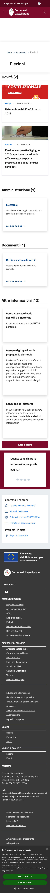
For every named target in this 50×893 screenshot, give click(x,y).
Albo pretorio (12, 843)
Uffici (8, 613)
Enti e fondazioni (14, 617)
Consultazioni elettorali (19, 404)
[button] (25, 888)
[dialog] (25, 869)
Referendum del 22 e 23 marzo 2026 (23, 111)
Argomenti (21, 52)
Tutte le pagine (25, 444)
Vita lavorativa (13, 657)
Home (9, 52)
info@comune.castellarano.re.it (24, 796)
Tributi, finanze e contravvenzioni (22, 701)
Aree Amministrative (16, 609)
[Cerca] (44, 12)
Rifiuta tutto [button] (25, 883)
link (11, 870)
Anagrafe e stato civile (17, 648)
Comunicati (11, 737)
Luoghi (9, 753)
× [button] (47, 849)
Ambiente (11, 706)
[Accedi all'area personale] (39, 3)
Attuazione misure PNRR (18, 635)
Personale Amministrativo (18, 626)
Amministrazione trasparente (20, 838)
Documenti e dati (14, 631)
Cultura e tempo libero (17, 653)
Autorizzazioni (13, 714)
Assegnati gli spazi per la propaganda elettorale (20, 352)
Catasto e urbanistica (16, 670)
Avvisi (8, 103)
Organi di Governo (14, 604)
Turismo (10, 675)
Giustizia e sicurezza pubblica (20, 697)
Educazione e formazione (18, 692)
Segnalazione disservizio (17, 816)
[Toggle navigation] (5, 11)
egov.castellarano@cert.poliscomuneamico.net (24, 793)
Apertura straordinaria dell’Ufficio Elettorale (19, 315)
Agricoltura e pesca (15, 719)
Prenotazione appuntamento (19, 812)
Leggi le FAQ (12, 821)
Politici (9, 622)
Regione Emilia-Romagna (16, 3)
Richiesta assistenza (16, 825)
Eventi (9, 758)
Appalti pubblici (13, 666)
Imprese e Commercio (16, 662)
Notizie (8, 144)
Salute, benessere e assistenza (20, 710)
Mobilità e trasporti (15, 679)
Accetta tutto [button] (25, 876)
